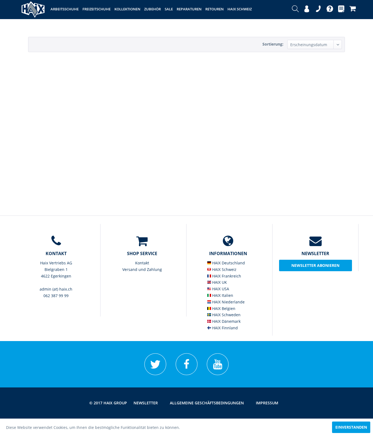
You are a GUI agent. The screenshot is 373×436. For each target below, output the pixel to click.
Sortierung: (272, 44)
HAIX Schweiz (223, 269)
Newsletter (146, 402)
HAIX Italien (222, 295)
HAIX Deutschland (228, 262)
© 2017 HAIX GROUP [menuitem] (108, 402)
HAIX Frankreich (226, 276)
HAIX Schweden (226, 314)
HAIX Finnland (224, 327)
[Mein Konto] (306, 9)
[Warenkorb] (352, 9)
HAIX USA (220, 288)
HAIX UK (219, 282)
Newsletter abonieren (315, 265)
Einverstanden (351, 427)
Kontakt (142, 262)
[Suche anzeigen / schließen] (295, 9)
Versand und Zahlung (142, 269)
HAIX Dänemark (226, 321)
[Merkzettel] (341, 9)
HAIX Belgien (223, 308)
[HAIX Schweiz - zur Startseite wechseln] (33, 9)
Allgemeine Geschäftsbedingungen (207, 402)
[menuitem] (295, 9)
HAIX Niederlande (228, 301)
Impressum (267, 402)
